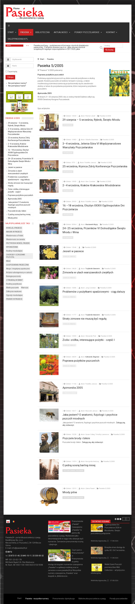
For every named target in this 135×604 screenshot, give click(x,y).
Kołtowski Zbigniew (92, 357)
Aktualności (61, 32)
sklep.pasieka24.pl (18, 39)
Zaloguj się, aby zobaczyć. (92, 442)
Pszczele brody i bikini (76, 438)
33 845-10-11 (26, 556)
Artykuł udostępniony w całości (19, 272)
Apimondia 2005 (72, 387)
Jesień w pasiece (73, 251)
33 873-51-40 (14, 556)
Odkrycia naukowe (13, 291)
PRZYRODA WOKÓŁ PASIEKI (18, 243)
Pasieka (24, 32)
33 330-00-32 (38, 556)
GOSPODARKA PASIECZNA (17, 265)
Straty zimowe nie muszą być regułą (84, 318)
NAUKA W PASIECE (14, 232)
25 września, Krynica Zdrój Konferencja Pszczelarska (94, 166)
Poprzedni (124, 519)
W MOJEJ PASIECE (69, 256)
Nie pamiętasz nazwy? (17, 83)
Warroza (24, 288)
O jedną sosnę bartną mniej (78, 465)
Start (11, 32)
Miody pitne (69, 492)
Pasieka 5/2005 (13, 118)
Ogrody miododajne (14, 295)
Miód (8, 261)
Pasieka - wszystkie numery (37, 599)
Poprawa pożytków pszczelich (80, 360)
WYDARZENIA (67, 125)
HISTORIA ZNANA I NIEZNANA (73, 470)
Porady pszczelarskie (87, 32)
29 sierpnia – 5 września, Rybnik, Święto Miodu (91, 119)
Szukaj (110, 50)
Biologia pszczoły (13, 276)
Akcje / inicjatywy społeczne (18, 269)
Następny (127, 519)
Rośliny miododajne (14, 251)
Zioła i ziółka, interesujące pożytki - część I (88, 339)
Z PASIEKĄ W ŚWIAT (69, 393)
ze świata (108, 553)
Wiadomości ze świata (15, 239)
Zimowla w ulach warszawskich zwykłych (87, 272)
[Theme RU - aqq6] (25, 13)
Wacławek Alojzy (91, 224)
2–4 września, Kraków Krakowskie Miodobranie (91, 185)
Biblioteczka (42, 32)
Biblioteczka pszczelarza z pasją (92, 599)
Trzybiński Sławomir (92, 269)
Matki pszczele (12, 288)
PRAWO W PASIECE (14, 299)
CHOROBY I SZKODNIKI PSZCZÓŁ (15, 256)
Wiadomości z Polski (14, 235)
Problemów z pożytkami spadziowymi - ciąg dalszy (93, 291)
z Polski (94, 537)
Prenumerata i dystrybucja (64, 599)
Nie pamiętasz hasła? (17, 86)
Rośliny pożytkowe (14, 284)
